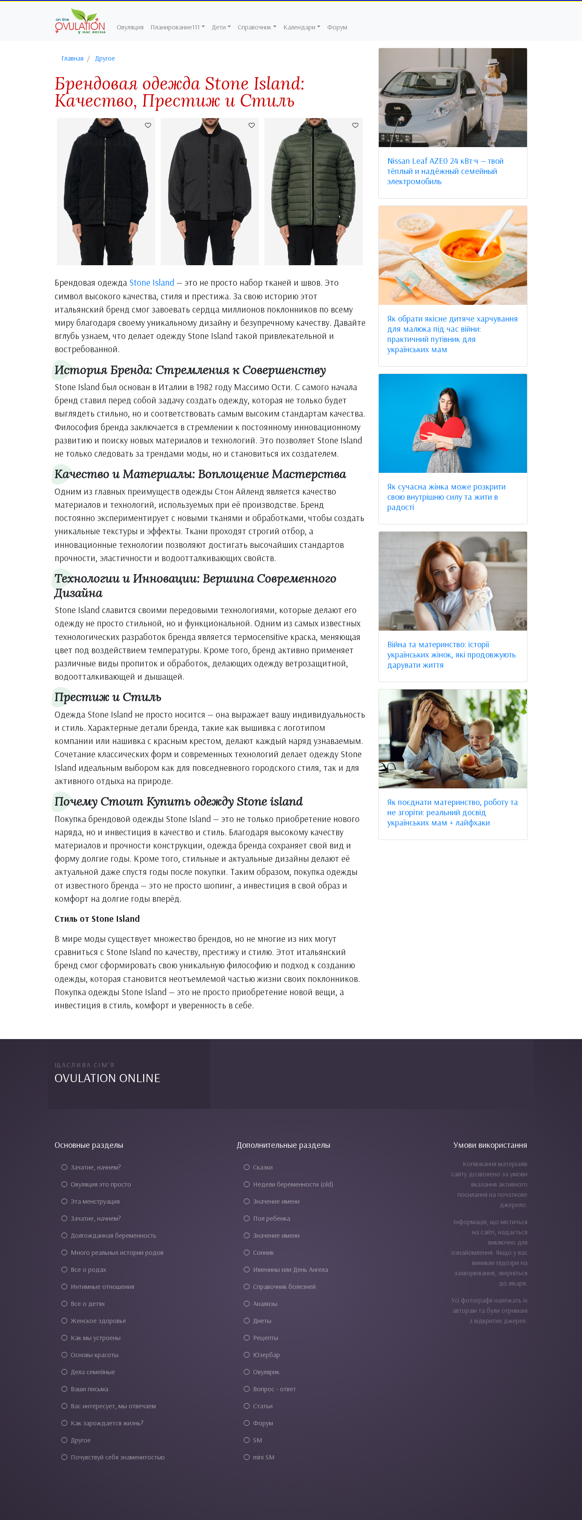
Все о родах (88, 1269)
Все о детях (88, 1303)
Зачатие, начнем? (96, 1167)
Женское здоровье (98, 1320)
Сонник (263, 1252)
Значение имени (276, 1201)
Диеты (262, 1320)
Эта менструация (95, 1201)
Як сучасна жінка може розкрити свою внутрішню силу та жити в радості (446, 496)
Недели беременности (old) (293, 1184)
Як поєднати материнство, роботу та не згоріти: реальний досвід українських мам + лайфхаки (452, 812)
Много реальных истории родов (117, 1252)
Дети (219, 27)
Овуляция (130, 27)
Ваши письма (89, 1388)
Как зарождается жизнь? (107, 1423)
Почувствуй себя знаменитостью (118, 1457)
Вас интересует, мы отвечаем (113, 1405)
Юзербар (266, 1354)
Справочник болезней (284, 1286)
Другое (81, 1440)
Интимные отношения (102, 1286)
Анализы (265, 1303)
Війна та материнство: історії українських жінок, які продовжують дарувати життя (451, 654)
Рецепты (265, 1337)
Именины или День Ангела (290, 1269)
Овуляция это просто (101, 1184)
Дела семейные (93, 1371)
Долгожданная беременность (113, 1235)
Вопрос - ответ (274, 1388)
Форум (337, 27)
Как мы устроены (96, 1337)
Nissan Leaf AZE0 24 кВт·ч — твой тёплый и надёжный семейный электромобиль (445, 170)
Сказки (263, 1167)
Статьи (263, 1405)
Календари (299, 27)
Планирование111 (175, 27)
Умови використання (490, 1144)
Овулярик (266, 1371)
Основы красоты (94, 1354)
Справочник (254, 27)
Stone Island (151, 282)
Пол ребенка (271, 1218)
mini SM (264, 1457)
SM (257, 1440)
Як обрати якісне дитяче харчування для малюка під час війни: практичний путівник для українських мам (452, 333)
